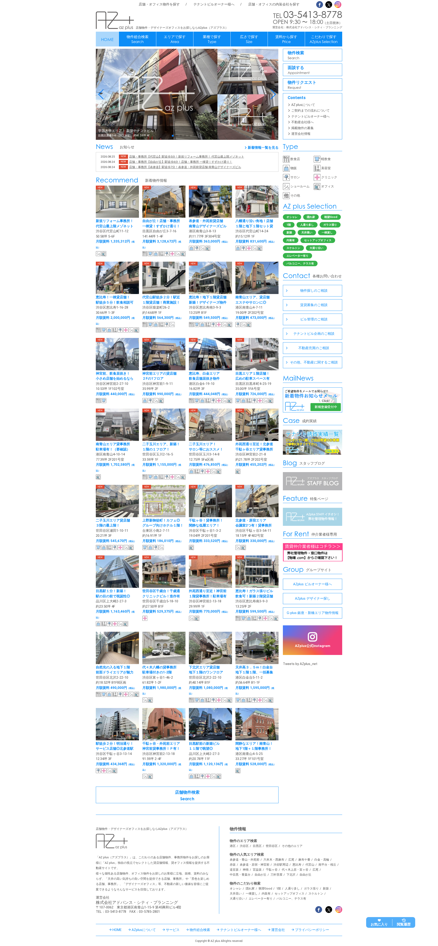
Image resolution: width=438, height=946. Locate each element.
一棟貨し (327, 232)
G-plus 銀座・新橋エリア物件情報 (313, 613)
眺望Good (330, 217)
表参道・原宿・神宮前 (254, 864)
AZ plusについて (303, 105)
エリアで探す (175, 39)
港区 (233, 846)
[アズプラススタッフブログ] (312, 489)
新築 (289, 232)
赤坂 (233, 864)
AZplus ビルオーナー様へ (312, 584)
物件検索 (296, 55)
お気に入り (379, 924)
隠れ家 (311, 217)
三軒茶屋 (276, 874)
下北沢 (291, 874)
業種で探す (212, 39)
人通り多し (307, 224)
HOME (107, 39)
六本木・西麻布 (273, 859)
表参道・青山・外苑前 (244, 859)
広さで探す (249, 39)
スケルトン (293, 248)
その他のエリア (292, 846)
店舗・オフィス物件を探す (159, 4)
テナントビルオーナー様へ (214, 4)
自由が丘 (260, 874)
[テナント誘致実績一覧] (312, 454)
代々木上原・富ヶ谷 (295, 869)
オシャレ (292, 217)
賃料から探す (286, 39)
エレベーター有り (297, 255)
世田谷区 (272, 846)
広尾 (291, 859)
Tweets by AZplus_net (300, 664)
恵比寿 (296, 864)
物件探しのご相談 (314, 291)
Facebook (319, 4)
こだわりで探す (324, 39)
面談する (299, 70)
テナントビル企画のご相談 (313, 334)
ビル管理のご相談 (314, 319)
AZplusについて (144, 930)
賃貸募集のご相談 (314, 305)
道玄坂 (234, 869)
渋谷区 (244, 846)
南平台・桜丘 (327, 864)
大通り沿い (316, 248)
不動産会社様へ (302, 122)
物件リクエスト (302, 85)
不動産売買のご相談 (313, 348)
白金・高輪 (321, 859)
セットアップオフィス (317, 240)
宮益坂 (257, 869)
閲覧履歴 (404, 924)
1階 (289, 224)
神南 (246, 869)
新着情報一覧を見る (263, 148)
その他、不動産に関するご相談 (314, 362)
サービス (173, 930)
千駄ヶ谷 (272, 869)
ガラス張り (330, 224)
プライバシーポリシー (312, 930)
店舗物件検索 (187, 795)
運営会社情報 (300, 134)
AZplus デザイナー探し (312, 598)
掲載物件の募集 (302, 128)
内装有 (291, 240)
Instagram (337, 4)
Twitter (328, 4)
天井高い (306, 232)
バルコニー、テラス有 (300, 263)
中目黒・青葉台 (240, 874)
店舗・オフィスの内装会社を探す (274, 4)
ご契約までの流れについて (310, 110)
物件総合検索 (138, 39)
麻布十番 (304, 859)
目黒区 (257, 846)
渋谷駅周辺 (281, 864)
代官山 (309, 864)
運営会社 (278, 930)
